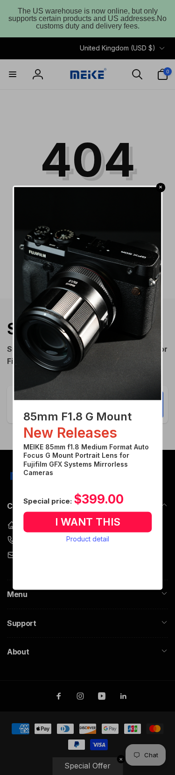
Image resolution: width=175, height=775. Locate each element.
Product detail (87, 539)
